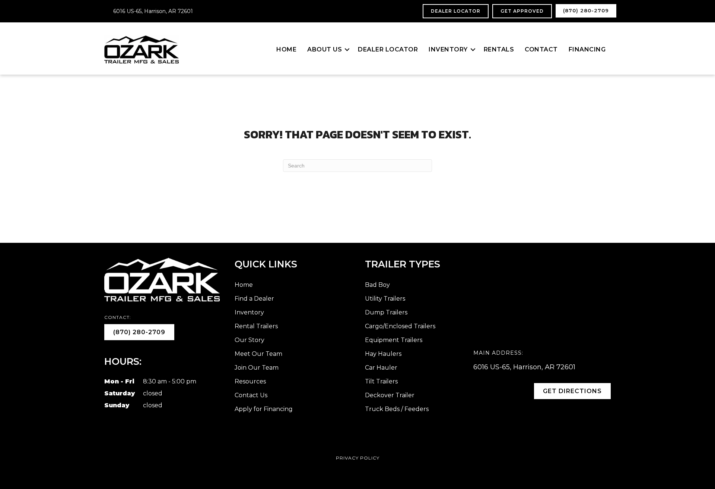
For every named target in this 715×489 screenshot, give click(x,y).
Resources (250, 381)
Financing (587, 49)
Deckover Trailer (389, 395)
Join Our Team (257, 367)
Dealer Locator (388, 49)
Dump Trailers (386, 312)
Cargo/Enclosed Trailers (400, 326)
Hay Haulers (383, 353)
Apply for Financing (264, 409)
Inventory (448, 49)
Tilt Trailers (381, 381)
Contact (541, 49)
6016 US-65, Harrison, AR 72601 (153, 11)
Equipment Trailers (393, 340)
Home (286, 49)
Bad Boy (377, 284)
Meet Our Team (258, 353)
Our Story (249, 340)
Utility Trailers (385, 298)
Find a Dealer (254, 298)
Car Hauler (381, 367)
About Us (324, 49)
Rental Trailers (256, 326)
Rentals (499, 49)
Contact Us (251, 395)
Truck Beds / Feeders (397, 409)
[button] (347, 49)
